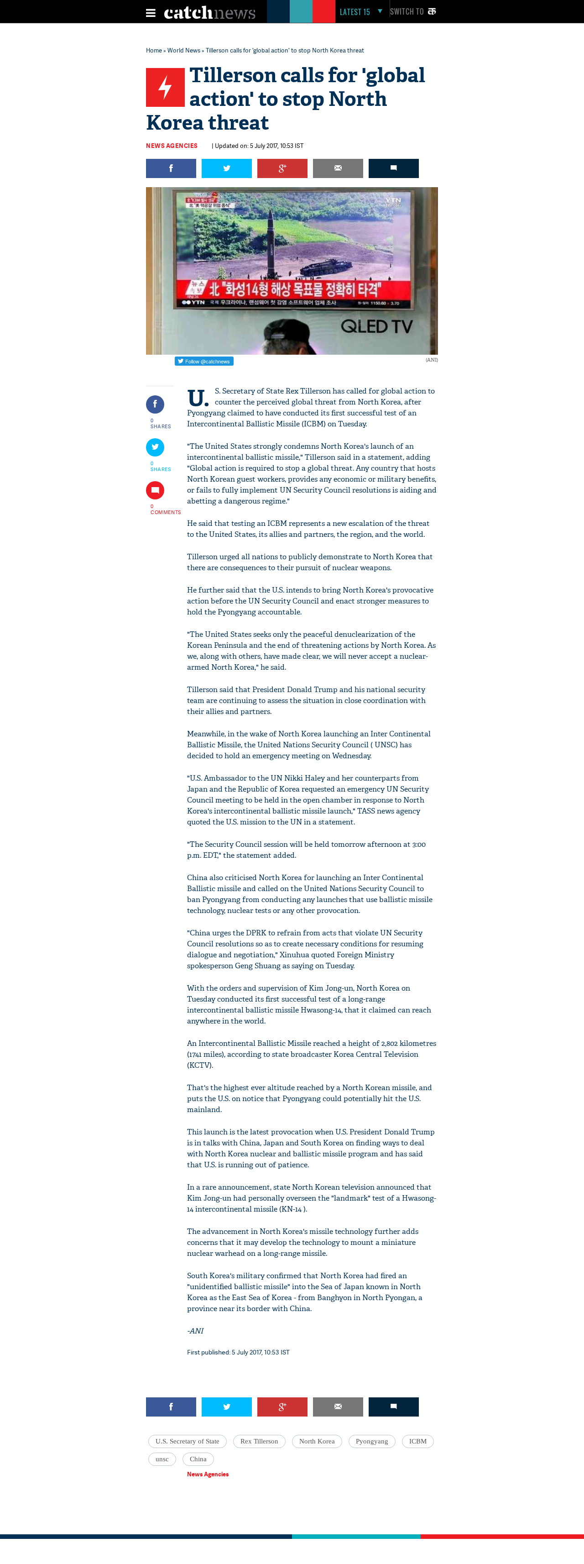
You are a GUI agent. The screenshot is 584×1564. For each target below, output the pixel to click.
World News (183, 50)
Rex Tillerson (259, 1441)
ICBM (418, 1441)
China (198, 1459)
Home (154, 50)
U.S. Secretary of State (187, 1441)
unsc (162, 1459)
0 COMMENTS (161, 509)
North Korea (317, 1441)
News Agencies (172, 146)
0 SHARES (161, 423)
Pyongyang (372, 1441)
